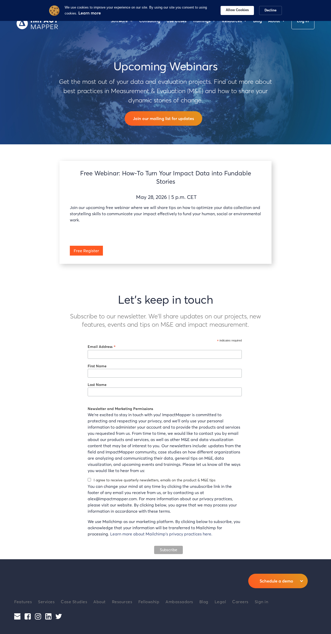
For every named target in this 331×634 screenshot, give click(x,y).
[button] (278, 581)
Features (23, 601)
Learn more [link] (89, 13)
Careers (240, 601)
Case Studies (74, 601)
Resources (122, 601)
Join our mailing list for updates (163, 118)
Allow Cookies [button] (237, 10)
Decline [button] (270, 10)
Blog (203, 601)
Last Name (97, 384)
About (99, 601)
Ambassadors (179, 601)
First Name (97, 366)
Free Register (86, 250)
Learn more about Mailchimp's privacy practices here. (161, 533)
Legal (220, 601)
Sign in (261, 601)
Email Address (102, 346)
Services (46, 601)
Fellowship (148, 601)
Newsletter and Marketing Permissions (120, 408)
